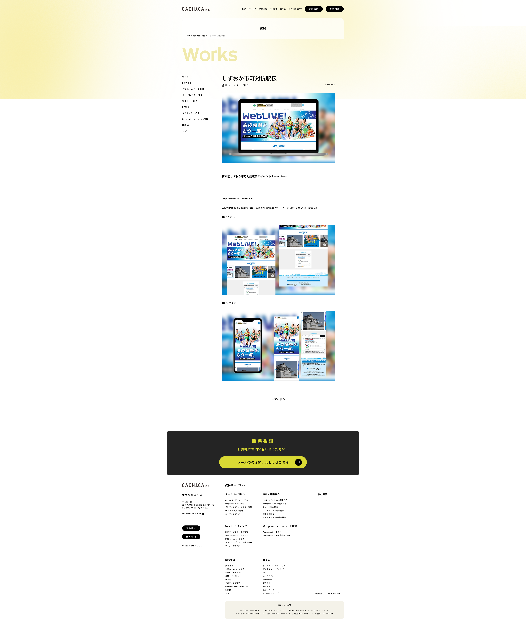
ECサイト (187, 83)
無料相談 (335, 9)
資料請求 (314, 9)
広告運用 (266, 583)
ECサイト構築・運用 (234, 510)
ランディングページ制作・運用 (238, 507)
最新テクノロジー (270, 589)
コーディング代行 (233, 513)
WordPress (267, 579)
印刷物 (185, 125)
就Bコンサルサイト (318, 610)
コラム (283, 9)
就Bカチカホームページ (297, 610)
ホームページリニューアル (236, 500)
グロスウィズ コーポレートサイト (248, 613)
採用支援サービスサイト (301, 613)
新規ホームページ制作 (234, 503)
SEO (265, 572)
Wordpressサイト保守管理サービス (278, 535)
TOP (244, 9)
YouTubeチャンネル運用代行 (275, 500)
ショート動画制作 (270, 507)
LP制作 (185, 107)
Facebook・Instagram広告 (195, 119)
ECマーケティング (271, 593)
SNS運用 (266, 586)
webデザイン (268, 576)
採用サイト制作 (190, 101)
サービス (252, 9)
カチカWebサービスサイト (274, 610)
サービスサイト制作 (192, 95)
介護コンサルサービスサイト (276, 613)
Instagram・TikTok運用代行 (274, 503)
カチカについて (295, 9)
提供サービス (233, 485)
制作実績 (263, 9)
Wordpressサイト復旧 (272, 532)
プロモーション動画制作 (273, 510)
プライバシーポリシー (335, 593)
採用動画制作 (268, 513)
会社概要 (273, 9)
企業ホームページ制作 (193, 89)
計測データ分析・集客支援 (236, 532)
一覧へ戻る (278, 399)
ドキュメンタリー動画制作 (274, 517)
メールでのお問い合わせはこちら (263, 462)
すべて (185, 77)
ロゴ (184, 131)
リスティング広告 (191, 113)
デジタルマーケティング (273, 569)
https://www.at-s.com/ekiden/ (237, 198)
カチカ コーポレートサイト (249, 610)
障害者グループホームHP (324, 613)
